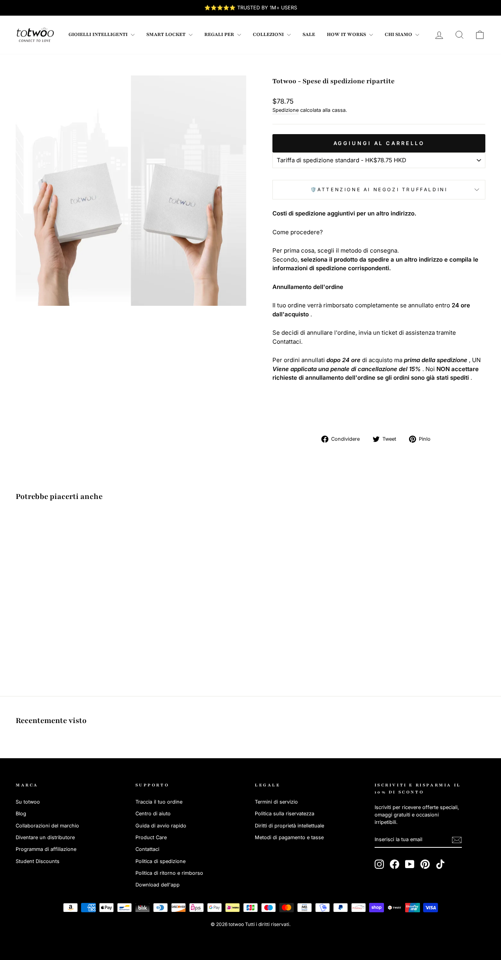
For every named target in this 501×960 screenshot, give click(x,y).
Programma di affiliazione (46, 849)
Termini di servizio (276, 802)
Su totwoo (28, 802)
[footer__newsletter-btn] (457, 840)
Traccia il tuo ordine (158, 802)
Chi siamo (399, 34)
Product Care (151, 837)
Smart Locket (166, 34)
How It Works (347, 34)
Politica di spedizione (160, 861)
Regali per (219, 34)
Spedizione (285, 110)
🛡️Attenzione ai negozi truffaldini (379, 189)
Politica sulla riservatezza (284, 813)
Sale (309, 34)
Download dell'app (157, 885)
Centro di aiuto (153, 813)
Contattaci (147, 849)
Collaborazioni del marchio (47, 826)
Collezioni (269, 34)
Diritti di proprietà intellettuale (289, 826)
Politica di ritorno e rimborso (169, 873)
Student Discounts (37, 861)
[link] (35, 34)
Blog (21, 813)
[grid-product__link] (71, 577)
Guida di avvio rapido (160, 826)
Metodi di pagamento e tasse (289, 837)
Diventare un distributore (45, 837)
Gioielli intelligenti (98, 34)
